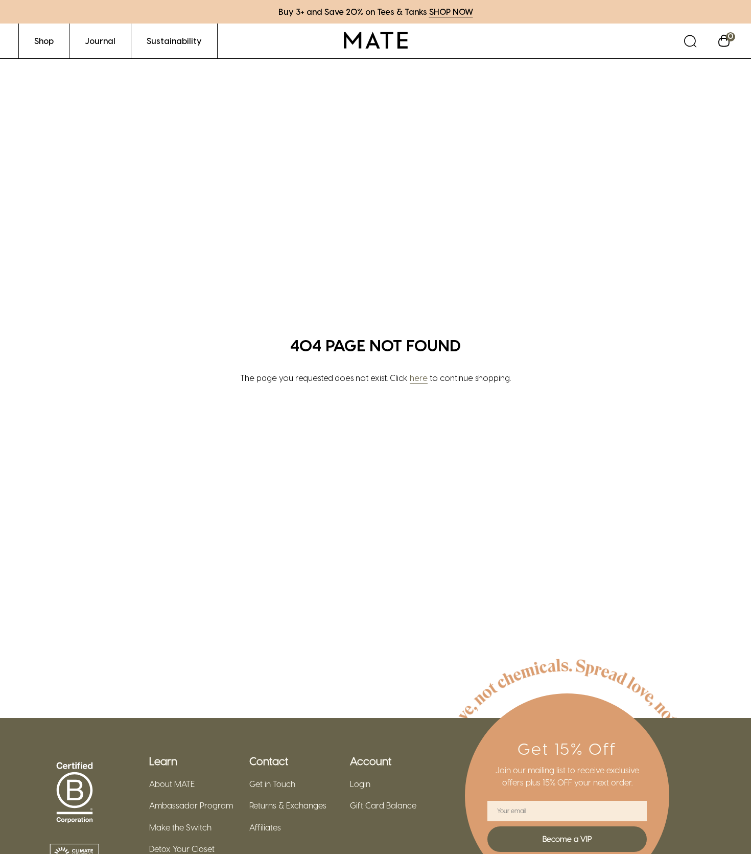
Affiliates (265, 827)
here (419, 378)
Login (360, 784)
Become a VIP (567, 838)
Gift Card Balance (383, 805)
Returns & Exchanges (287, 805)
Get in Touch (272, 784)
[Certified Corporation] (74, 793)
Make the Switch (180, 827)
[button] (690, 40)
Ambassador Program (191, 805)
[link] (44, 41)
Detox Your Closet (182, 848)
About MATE (172, 784)
